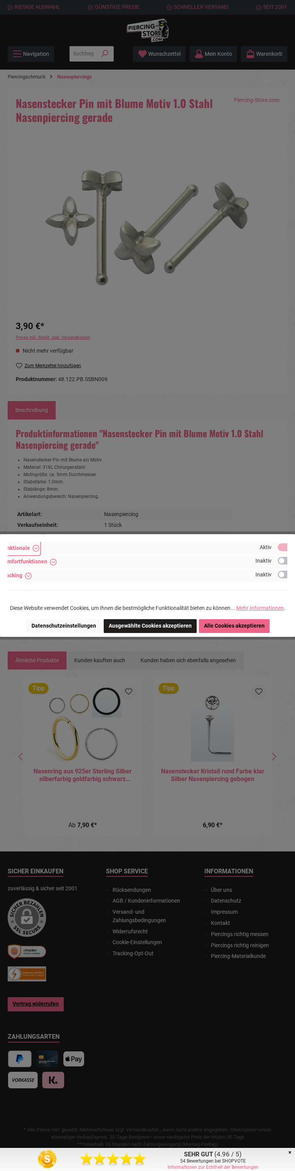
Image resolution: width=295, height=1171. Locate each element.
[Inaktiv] (286, 561)
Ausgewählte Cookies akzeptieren (150, 626)
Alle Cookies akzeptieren (234, 626)
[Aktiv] (286, 547)
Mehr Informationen (260, 608)
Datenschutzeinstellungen (63, 626)
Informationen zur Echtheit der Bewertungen (213, 1167)
